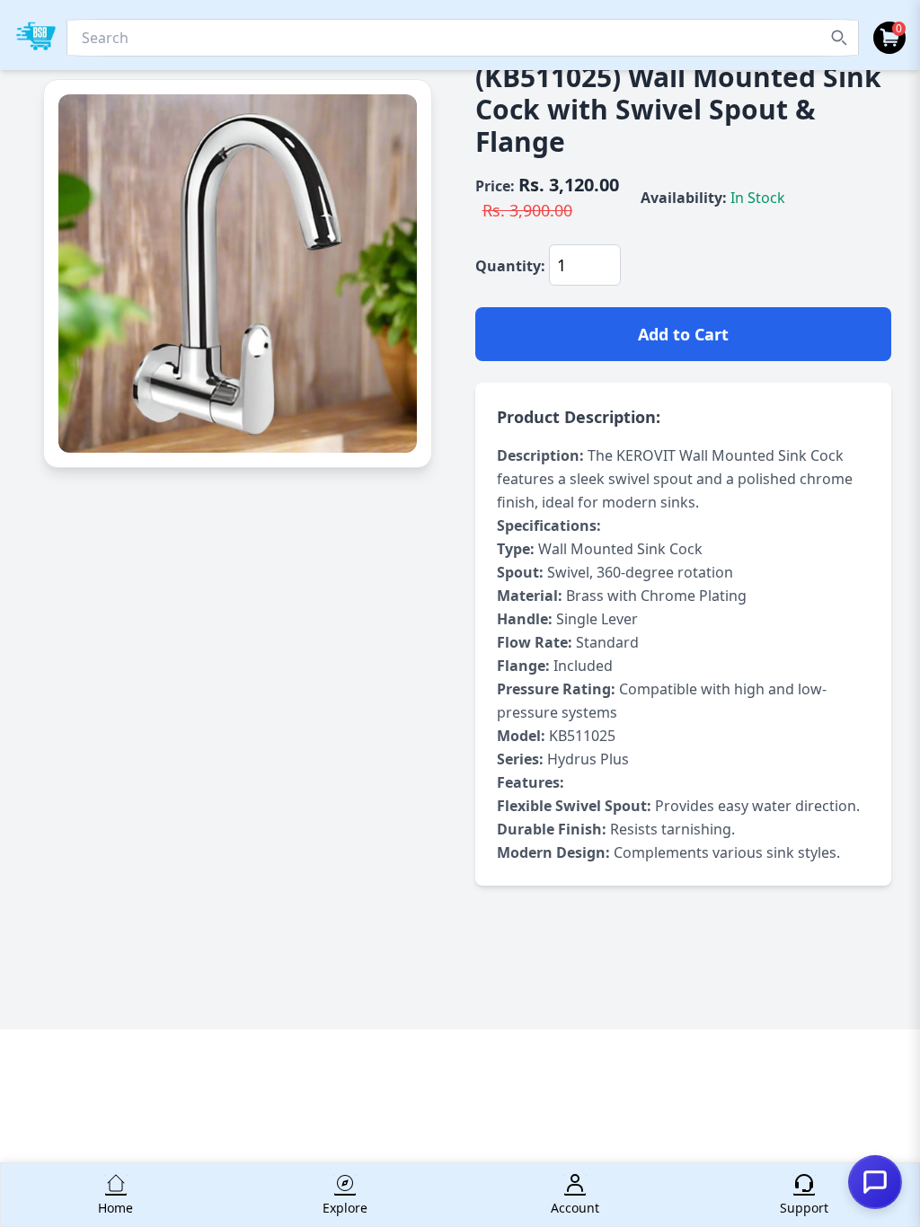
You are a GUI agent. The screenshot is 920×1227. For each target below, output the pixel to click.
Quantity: (510, 266)
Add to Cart (683, 334)
